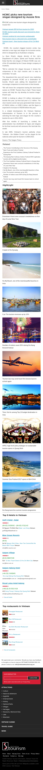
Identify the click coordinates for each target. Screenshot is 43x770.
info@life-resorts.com (9, 548)
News (7, 9)
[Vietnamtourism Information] (21, 3)
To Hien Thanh (10, 560)
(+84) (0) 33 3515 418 (10, 589)
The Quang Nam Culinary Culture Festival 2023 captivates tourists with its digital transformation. (21, 158)
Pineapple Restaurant (15, 611)
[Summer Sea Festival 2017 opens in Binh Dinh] (21, 464)
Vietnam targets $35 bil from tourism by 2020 (18, 29)
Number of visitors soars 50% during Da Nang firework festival (20, 176)
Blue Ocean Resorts (11, 535)
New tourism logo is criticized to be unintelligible (19, 39)
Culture (5, 691)
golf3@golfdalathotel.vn (9, 530)
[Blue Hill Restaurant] (5, 620)
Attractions (7, 687)
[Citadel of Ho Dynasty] (21, 234)
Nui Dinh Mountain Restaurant (18, 627)
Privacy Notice (35, 753)
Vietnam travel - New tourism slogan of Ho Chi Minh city (20, 42)
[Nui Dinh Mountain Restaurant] (5, 628)
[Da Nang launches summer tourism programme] (21, 495)
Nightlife (6, 696)
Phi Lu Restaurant (14, 634)
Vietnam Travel (31, 759)
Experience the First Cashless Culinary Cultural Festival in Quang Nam (21, 153)
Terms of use (26, 753)
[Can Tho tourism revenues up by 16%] (21, 299)
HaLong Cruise (16, 753)
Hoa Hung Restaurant (16, 642)
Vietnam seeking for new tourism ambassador (18, 36)
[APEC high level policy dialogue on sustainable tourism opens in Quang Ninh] (21, 430)
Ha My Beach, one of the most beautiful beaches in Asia (21, 170)
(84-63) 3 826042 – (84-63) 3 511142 (15, 525)
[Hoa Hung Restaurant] (5, 643)
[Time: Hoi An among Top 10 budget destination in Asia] (21, 397)
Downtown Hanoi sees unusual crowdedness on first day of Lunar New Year (21, 164)
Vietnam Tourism (12, 759)
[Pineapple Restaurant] (5, 612)
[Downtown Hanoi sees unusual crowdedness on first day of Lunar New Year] (21, 201)
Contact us (13, 756)
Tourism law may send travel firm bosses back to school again (21, 180)
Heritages (6, 709)
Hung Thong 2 (9, 591)
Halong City (12, 576)
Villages (5, 707)
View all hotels (7, 597)
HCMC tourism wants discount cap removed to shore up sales (21, 33)
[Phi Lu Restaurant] (5, 635)
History (5, 701)
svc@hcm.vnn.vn (7, 563)
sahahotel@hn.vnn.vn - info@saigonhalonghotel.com (19, 578)
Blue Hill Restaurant (15, 619)
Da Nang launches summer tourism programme (19, 510)
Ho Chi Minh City (27, 560)
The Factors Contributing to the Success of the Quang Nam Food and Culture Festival (20, 149)
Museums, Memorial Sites (11, 712)
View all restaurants (8, 650)
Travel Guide (7, 726)
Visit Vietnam (16, 766)
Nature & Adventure (10, 694)
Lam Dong (26, 528)
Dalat (20, 528)
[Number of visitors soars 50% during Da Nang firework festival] (21, 330)
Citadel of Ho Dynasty (10, 168)
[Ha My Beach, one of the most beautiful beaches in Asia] (21, 265)
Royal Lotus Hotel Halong (13, 583)
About (9, 753)
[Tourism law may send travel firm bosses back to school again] (21, 363)
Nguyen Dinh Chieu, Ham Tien (16, 543)
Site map (20, 756)
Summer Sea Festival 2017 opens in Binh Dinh (19, 479)
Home (3, 9)
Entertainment (8, 699)
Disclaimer (6, 756)
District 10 (18, 560)
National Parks (8, 704)
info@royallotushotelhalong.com (12, 594)
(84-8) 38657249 (8, 558)
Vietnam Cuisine (8, 722)
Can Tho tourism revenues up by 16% (15, 172)
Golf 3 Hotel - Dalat (10, 520)
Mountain (6, 717)
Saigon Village (8, 553)
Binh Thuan (10, 545)
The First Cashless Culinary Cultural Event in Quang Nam (21, 161)
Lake (4, 714)
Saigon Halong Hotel (11, 568)
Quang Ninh (20, 576)
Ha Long (5, 576)
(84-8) (4, 541)
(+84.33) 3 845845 (8, 573)
